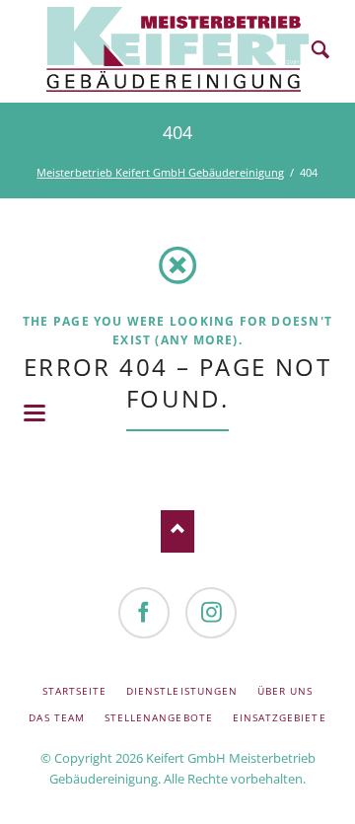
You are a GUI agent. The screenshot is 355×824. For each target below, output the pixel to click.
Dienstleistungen (182, 691)
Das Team (56, 717)
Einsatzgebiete (279, 717)
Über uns (285, 691)
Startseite (74, 691)
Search (320, 51)
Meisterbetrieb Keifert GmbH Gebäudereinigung (160, 172)
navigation (34, 413)
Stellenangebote (159, 717)
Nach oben (178, 531)
